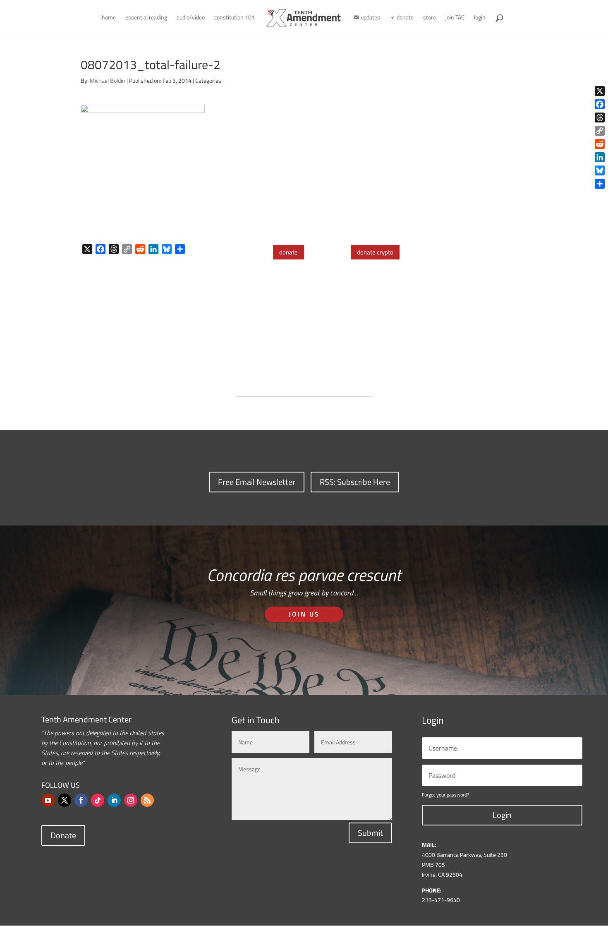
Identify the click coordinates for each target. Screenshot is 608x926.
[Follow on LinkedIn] (114, 800)
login (480, 18)
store (429, 18)
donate (288, 252)
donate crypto (375, 252)
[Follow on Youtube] (48, 800)
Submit (370, 832)
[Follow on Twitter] (64, 800)
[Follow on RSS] (147, 800)
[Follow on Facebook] (81, 800)
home (109, 18)
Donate (63, 835)
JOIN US (304, 614)
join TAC (454, 18)
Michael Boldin (107, 80)
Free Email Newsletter (256, 481)
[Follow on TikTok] (97, 800)
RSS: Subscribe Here (355, 481)
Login (502, 814)
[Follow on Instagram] (130, 800)
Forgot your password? (445, 795)
